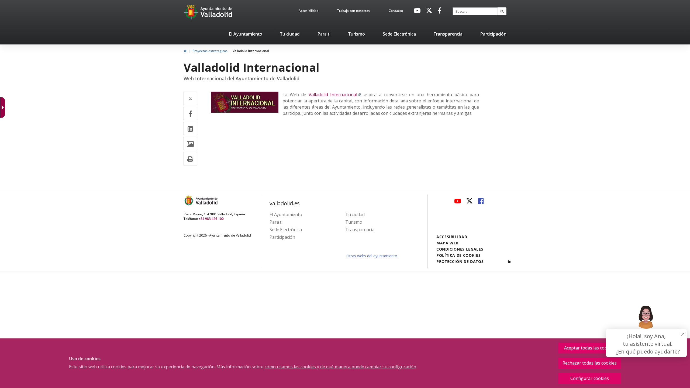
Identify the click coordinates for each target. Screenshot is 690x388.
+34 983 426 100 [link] (211, 218)
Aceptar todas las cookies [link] (589, 348)
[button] (502, 11)
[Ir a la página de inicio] (192, 12)
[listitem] (245, 35)
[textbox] (475, 11)
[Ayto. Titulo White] (216, 12)
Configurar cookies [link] (589, 378)
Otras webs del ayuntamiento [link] (371, 255)
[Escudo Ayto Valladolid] (189, 200)
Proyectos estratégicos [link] (209, 50)
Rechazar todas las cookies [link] (590, 363)
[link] (308, 11)
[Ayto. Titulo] (206, 200)
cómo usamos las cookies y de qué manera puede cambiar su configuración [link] (340, 367)
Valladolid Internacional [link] (251, 50)
